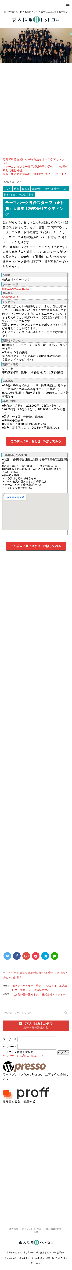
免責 (39, 1229)
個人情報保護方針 (54, 1229)
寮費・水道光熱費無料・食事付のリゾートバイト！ (35, 173)
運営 (36, 1232)
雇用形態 (32, 972)
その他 (12, 977)
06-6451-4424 (11, 297)
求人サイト (27, 1229)
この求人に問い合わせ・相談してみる (36, 441)
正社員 (23, 972)
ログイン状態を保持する (21, 1052)
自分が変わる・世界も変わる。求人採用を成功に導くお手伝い (36, 1252)
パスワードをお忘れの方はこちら (24, 1055)
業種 (16, 972)
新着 (19, 977)
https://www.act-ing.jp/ (15, 288)
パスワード (10, 1046)
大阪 (57, 972)
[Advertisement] (36, 113)
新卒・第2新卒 (46, 972)
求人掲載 (13, 1229)
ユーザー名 (10, 1039)
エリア (9, 972)
